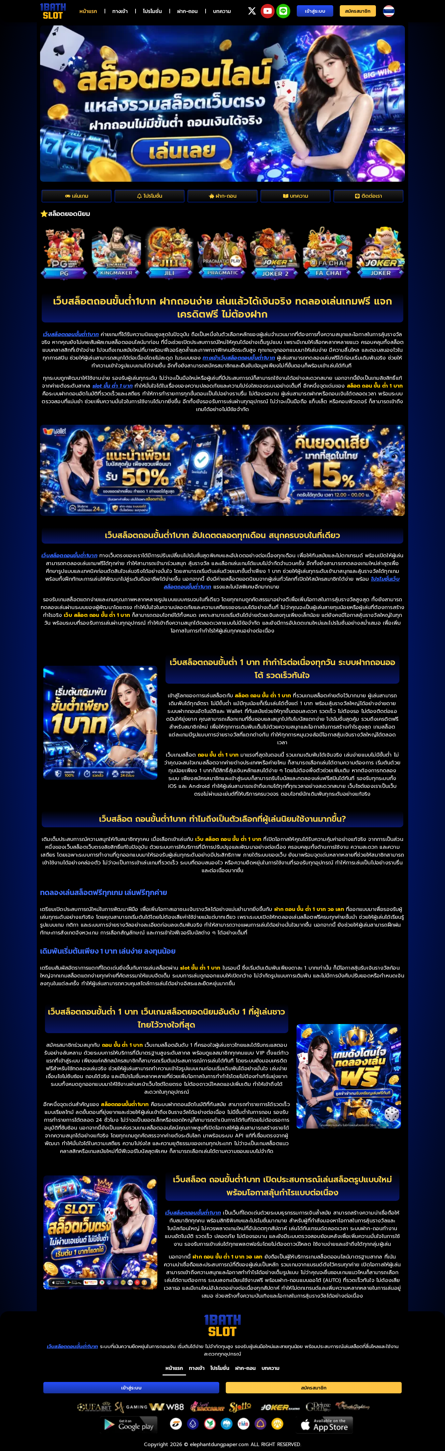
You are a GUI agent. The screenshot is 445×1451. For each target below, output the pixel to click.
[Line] (283, 11)
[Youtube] (268, 11)
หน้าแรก (88, 11)
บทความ (222, 11)
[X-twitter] (252, 11)
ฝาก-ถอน (187, 11)
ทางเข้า (120, 11)
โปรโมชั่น (152, 11)
